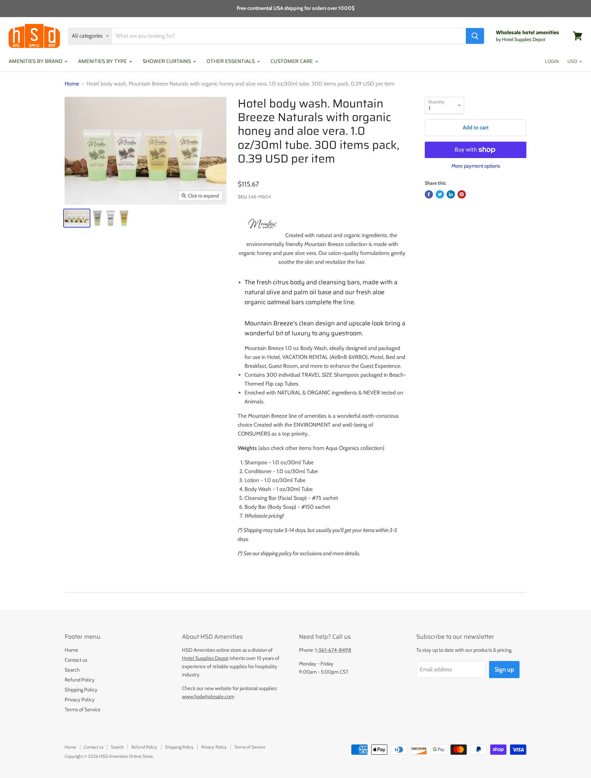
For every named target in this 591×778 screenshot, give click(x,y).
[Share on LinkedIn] (451, 194)
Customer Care (292, 61)
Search (72, 670)
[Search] (475, 36)
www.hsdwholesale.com (208, 696)
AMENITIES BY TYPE (103, 61)
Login (552, 61)
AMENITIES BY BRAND (36, 61)
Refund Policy (80, 680)
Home (72, 84)
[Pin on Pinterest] (462, 194)
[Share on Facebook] (429, 194)
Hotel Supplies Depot (205, 658)
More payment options (475, 166)
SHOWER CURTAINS (167, 61)
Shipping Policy (81, 690)
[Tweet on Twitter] (440, 194)
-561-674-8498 (334, 650)
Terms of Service (83, 709)
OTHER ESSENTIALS (231, 61)
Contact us (76, 660)
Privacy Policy (80, 700)
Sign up (504, 669)
